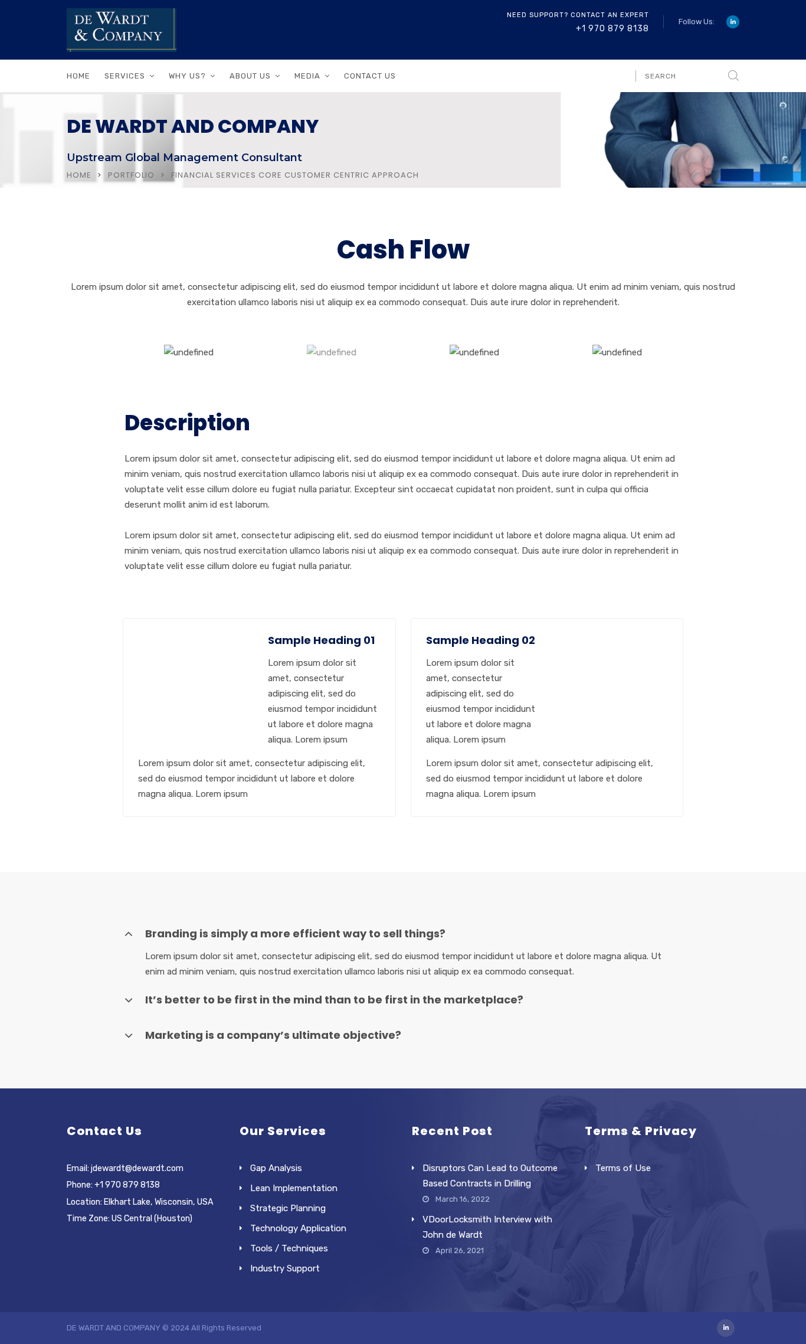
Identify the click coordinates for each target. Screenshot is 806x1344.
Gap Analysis (276, 1168)
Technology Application (298, 1228)
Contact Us (370, 75)
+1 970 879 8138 (612, 29)
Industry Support (285, 1268)
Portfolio (131, 175)
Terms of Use (623, 1168)
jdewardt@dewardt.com (137, 1168)
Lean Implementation (294, 1188)
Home (78, 75)
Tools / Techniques (289, 1248)
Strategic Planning (288, 1208)
